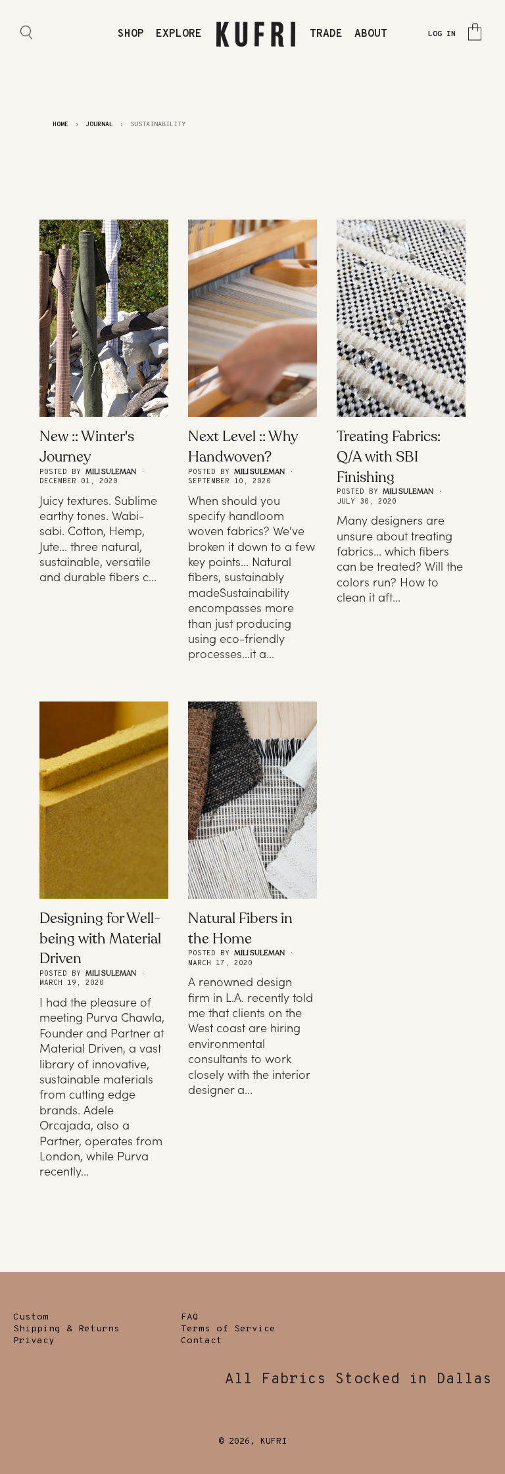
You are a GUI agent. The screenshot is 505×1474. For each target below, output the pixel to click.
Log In (442, 34)
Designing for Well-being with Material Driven (100, 939)
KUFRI (273, 1442)
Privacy (34, 1340)
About (370, 34)
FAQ (190, 1317)
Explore (179, 34)
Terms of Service (228, 1329)
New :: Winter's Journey (86, 447)
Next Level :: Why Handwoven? (242, 447)
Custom (31, 1317)
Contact (201, 1340)
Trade (326, 34)
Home (60, 124)
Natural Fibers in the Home (240, 929)
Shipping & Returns (66, 1329)
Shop (131, 34)
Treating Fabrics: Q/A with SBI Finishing (389, 457)
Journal (99, 124)
